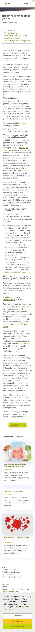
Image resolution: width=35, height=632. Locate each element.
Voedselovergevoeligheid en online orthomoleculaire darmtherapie (15, 465)
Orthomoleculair (13, 22)
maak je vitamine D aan (20, 306)
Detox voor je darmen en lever (13, 491)
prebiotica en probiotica (20, 343)
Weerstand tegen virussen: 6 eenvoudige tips (17, 538)
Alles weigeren (17, 621)
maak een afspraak (11, 592)
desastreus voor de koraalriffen (17, 272)
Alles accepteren (17, 627)
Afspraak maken (17, 425)
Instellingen (17, 616)
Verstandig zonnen (11, 33)
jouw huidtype (21, 123)
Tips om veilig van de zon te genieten (17, 41)
